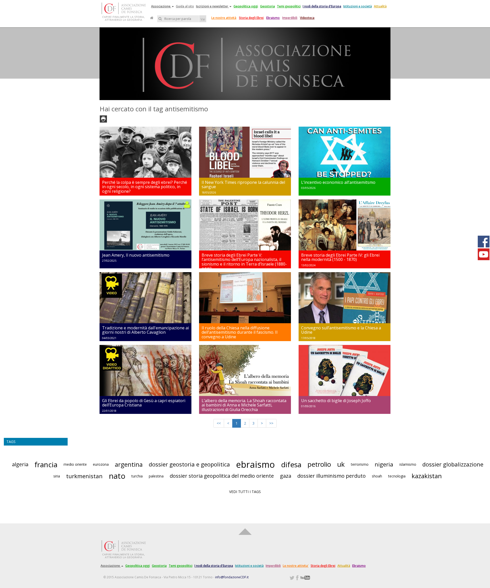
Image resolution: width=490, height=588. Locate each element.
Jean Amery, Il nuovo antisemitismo (135, 255)
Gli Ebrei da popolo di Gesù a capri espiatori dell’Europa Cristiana (143, 403)
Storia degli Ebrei (251, 18)
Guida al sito (185, 6)
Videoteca (307, 18)
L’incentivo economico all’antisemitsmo (338, 182)
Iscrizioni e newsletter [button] (212, 6)
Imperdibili (289, 18)
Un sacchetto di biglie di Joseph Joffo (336, 400)
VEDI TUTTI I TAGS (245, 491)
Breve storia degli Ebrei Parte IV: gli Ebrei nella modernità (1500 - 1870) (340, 257)
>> (271, 423)
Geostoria (267, 6)
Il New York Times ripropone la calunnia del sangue (243, 184)
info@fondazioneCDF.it (232, 577)
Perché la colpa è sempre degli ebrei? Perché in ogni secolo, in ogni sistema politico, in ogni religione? (144, 186)
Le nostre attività (223, 18)
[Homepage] (151, 17)
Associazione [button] (161, 6)
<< (219, 423)
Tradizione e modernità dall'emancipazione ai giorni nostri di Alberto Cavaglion (145, 330)
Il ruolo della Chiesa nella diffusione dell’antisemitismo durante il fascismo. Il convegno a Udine (239, 332)
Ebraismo (273, 18)
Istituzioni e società (357, 6)
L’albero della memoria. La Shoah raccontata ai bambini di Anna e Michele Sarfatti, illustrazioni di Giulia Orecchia (244, 405)
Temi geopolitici (289, 6)
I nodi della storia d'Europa (322, 6)
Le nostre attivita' (296, 565)
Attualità (380, 6)
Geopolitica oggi (246, 6)
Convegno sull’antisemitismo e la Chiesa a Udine (341, 330)
